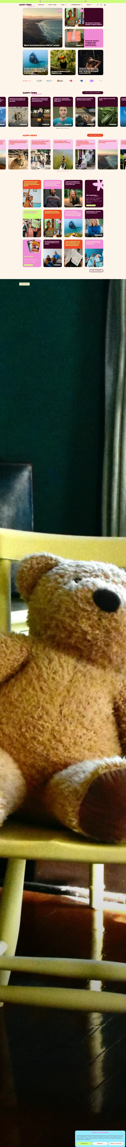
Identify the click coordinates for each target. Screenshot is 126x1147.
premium (41, 5)
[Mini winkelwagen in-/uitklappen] (104, 5)
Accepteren (84, 1143)
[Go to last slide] (2, 112)
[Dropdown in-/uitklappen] (65, 4)
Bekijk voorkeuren (116, 1143)
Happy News (52, 5)
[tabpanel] (18, 112)
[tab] (57, 128)
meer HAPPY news (95, 135)
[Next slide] (124, 112)
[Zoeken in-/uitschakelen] (98, 5)
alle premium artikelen (92, 92)
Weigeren (100, 1143)
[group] (38, 81)
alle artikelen (96, 271)
